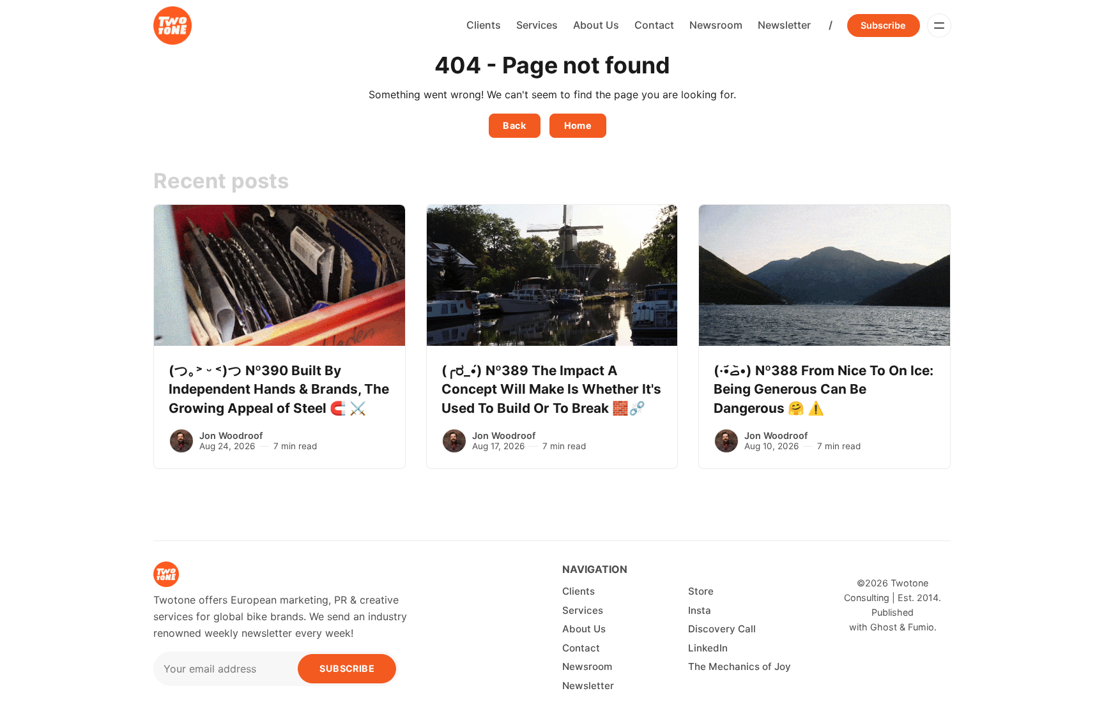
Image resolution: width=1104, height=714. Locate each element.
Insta (699, 610)
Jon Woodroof (231, 435)
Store (701, 591)
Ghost (883, 626)
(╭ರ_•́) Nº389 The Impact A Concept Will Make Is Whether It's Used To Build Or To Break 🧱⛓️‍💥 (551, 389)
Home (578, 125)
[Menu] (939, 25)
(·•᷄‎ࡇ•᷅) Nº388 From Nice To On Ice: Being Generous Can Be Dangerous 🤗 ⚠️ (823, 389)
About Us (596, 25)
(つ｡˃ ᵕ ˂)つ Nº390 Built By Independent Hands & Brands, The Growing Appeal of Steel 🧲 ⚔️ (279, 389)
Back (514, 125)
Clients (483, 25)
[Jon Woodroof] (181, 441)
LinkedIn (708, 648)
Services (537, 25)
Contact (654, 25)
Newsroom (715, 25)
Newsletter (784, 25)
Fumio (921, 626)
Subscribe (883, 25)
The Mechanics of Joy (739, 666)
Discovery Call (722, 629)
